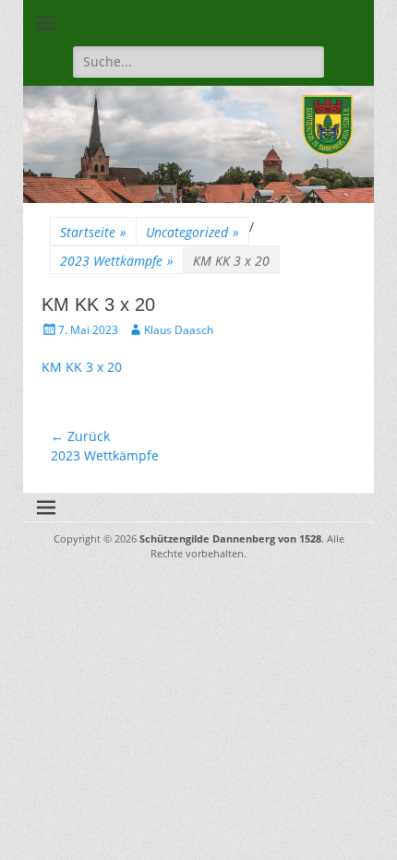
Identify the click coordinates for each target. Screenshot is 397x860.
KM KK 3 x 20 (82, 367)
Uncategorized (192, 232)
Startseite (93, 232)
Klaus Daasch (178, 330)
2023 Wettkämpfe (117, 260)
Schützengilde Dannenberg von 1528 (230, 538)
